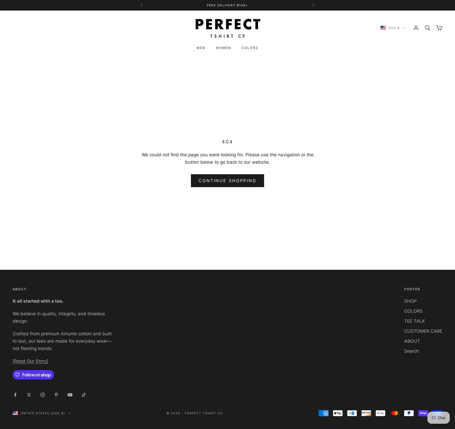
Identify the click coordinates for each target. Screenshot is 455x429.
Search (411, 351)
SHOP (410, 301)
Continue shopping (227, 180)
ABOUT (412, 341)
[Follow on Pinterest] (56, 394)
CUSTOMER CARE (423, 331)
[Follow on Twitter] (29, 394)
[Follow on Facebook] (15, 394)
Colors (250, 48)
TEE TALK (414, 321)
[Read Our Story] (30, 361)
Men (201, 48)
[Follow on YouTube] (70, 394)
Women (223, 48)
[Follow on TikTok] (83, 394)
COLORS (413, 311)
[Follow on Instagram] (42, 394)
